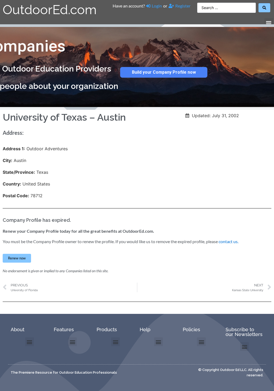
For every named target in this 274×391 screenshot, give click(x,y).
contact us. (228, 241)
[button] (268, 22)
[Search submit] (264, 7)
